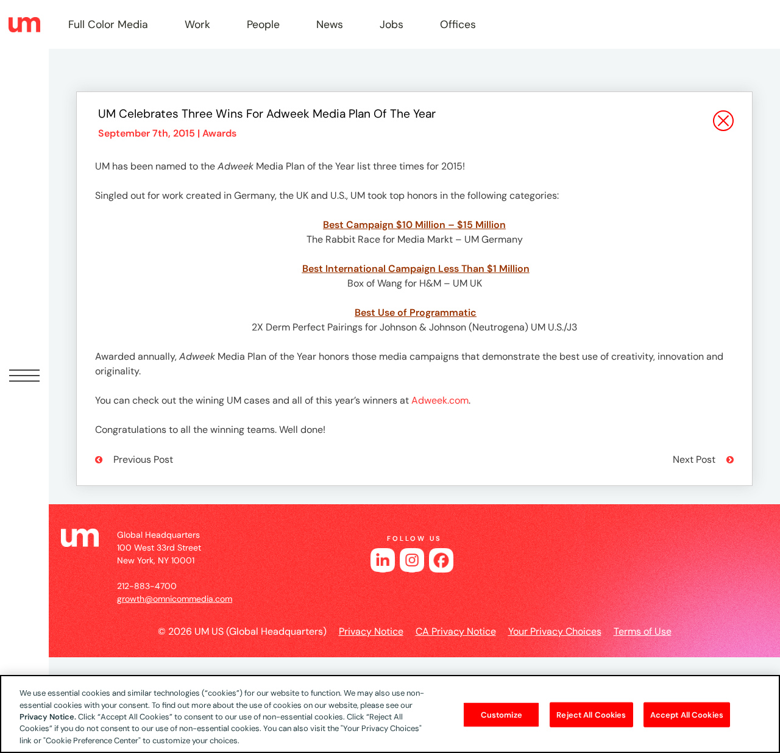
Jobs (391, 24)
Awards (219, 133)
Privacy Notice (371, 631)
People (263, 24)
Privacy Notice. (48, 717)
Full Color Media (108, 24)
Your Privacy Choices (554, 631)
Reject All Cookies (591, 715)
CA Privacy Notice (456, 631)
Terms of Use (643, 631)
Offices (458, 24)
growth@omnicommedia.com (174, 598)
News (329, 24)
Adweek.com (440, 400)
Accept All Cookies (686, 715)
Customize (501, 715)
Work (197, 24)
